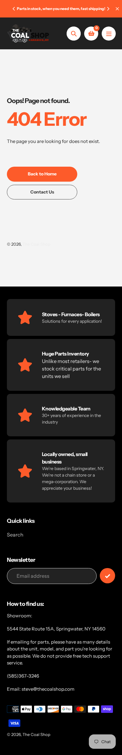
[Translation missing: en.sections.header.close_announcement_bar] (117, 9)
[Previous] (14, 9)
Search (15, 535)
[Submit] (107, 575)
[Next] (108, 9)
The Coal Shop (36, 244)
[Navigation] (109, 34)
